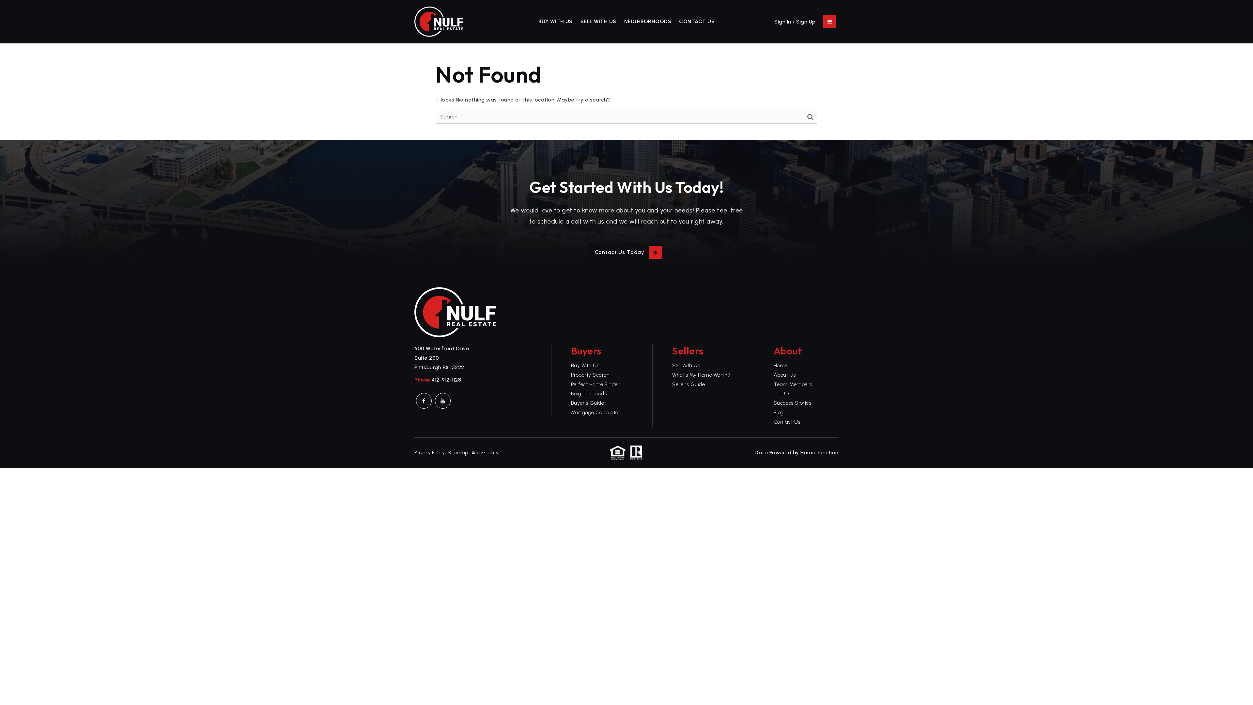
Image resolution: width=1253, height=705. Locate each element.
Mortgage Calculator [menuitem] (596, 412)
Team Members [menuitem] (793, 384)
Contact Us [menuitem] (697, 21)
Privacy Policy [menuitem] (429, 453)
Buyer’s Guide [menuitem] (587, 403)
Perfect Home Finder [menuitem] (595, 384)
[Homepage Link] (438, 21)
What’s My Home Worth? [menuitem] (701, 375)
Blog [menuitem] (779, 412)
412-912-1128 (446, 380)
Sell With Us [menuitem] (598, 21)
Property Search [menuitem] (590, 375)
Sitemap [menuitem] (458, 453)
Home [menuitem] (781, 365)
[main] (626, 91)
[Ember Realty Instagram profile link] (443, 401)
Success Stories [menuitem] (793, 403)
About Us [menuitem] (785, 375)
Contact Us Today (619, 252)
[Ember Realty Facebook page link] (424, 401)
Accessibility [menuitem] (485, 453)
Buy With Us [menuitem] (555, 21)
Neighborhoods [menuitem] (648, 21)
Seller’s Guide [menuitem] (688, 384)
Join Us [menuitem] (782, 393)
